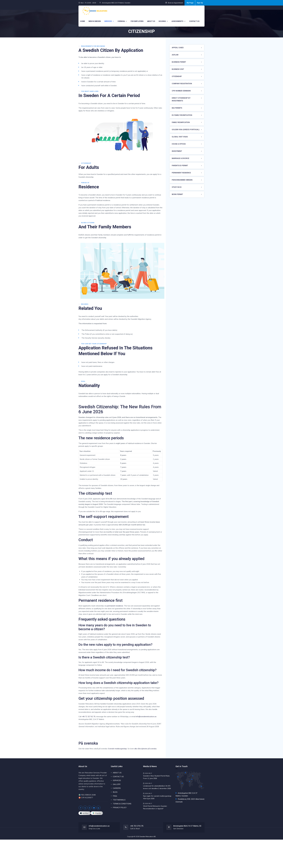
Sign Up (200, 3)
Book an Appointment (175, 3)
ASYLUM (175, 55)
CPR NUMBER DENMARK (181, 91)
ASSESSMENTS (177, 21)
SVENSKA (121, 21)
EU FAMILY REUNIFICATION (182, 115)
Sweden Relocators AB (148, 836)
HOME (82, 21)
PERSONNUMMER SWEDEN (182, 180)
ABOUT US (151, 21)
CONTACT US (194, 21)
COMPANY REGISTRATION (182, 84)
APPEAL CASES (178, 48)
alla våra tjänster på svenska (145, 749)
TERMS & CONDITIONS (122, 804)
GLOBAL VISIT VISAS (180, 137)
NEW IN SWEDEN (95, 21)
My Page (190, 3)
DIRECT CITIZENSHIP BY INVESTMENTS (181, 99)
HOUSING (162, 21)
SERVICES (108, 21)
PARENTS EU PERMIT (180, 166)
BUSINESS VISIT (178, 69)
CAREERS (117, 788)
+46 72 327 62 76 (88, 716)
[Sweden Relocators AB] (94, 11)
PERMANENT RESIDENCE (181, 173)
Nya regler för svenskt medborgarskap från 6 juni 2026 (157, 797)
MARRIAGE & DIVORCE (180, 158)
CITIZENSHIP (177, 76)
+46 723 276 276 (136, 826)
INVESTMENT (177, 151)
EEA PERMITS (177, 108)
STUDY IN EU (177, 187)
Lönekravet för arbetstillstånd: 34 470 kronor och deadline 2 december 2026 (157, 787)
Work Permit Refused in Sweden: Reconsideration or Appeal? (155, 807)
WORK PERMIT (177, 194)
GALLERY (116, 784)
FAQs (115, 796)
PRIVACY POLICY (119, 807)
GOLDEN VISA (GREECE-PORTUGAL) (185, 130)
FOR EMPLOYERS (137, 21)
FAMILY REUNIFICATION (181, 122)
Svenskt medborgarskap (117, 749)
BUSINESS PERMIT (179, 62)
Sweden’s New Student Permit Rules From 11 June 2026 (156, 777)
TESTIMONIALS (119, 800)
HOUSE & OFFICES (179, 144)
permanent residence (115, 606)
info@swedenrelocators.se (146, 716)
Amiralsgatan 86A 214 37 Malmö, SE (187, 826)
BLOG (115, 792)
